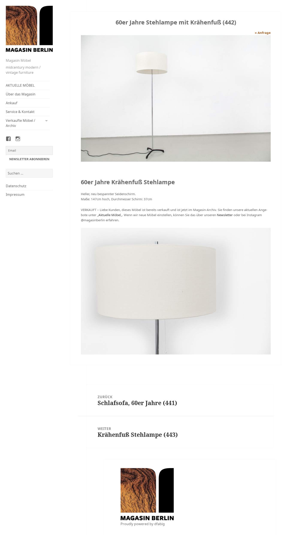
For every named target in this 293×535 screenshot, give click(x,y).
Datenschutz (16, 186)
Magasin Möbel (18, 60)
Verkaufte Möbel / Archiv (20, 123)
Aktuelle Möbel (109, 215)
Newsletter (225, 215)
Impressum (15, 194)
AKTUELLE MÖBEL (20, 85)
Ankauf (11, 103)
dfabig (159, 523)
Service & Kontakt (20, 111)
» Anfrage (263, 32)
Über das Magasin (20, 94)
